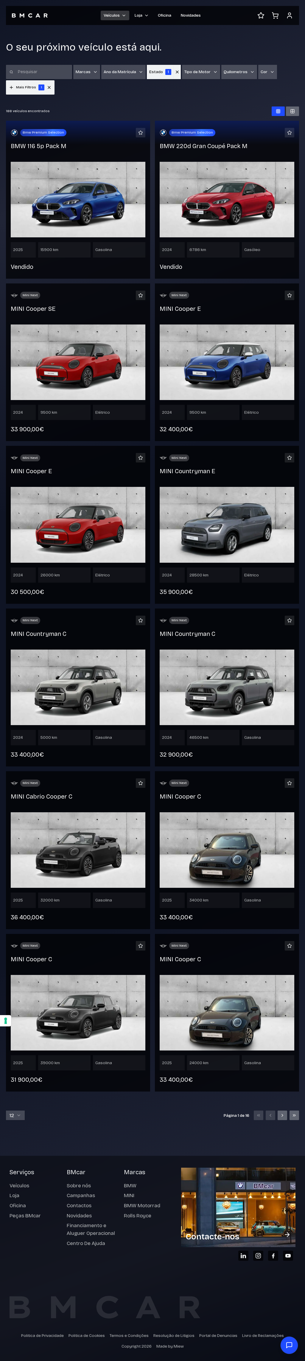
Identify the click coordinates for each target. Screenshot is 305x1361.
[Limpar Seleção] (177, 72)
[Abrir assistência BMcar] (289, 1345)
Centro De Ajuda (86, 1243)
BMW (130, 1186)
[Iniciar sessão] (289, 15)
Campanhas (81, 1195)
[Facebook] (273, 1256)
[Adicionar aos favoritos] (140, 132)
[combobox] (15, 1115)
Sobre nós (79, 1186)
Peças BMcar (25, 1216)
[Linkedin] (243, 1256)
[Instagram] (258, 1256)
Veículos (19, 1186)
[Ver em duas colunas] (292, 111)
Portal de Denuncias (218, 1335)
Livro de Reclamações (263, 1335)
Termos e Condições (129, 1335)
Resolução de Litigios (173, 1335)
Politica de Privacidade (42, 1335)
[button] (49, 87)
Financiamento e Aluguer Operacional (91, 1229)
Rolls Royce (137, 1216)
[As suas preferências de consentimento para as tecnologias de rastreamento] (5, 1020)
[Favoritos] (260, 15)
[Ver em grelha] (278, 111)
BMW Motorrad (142, 1205)
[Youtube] (288, 1256)
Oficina (164, 15)
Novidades (191, 15)
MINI (129, 1195)
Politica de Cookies (87, 1335)
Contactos (79, 1205)
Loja (14, 1195)
